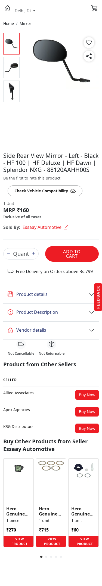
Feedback (98, 297)
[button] (7, 8)
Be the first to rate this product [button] (31, 178)
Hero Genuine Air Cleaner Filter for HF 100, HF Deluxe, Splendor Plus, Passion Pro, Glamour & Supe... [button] (18, 511)
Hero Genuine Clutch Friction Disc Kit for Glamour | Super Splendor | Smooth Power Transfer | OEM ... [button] (51, 511)
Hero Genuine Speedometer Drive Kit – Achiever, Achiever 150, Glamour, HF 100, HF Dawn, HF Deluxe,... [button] (83, 511)
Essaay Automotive (42, 227)
